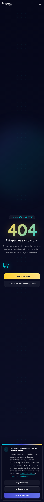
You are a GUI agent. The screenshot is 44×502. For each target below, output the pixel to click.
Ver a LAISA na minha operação (23, 284)
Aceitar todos (23, 495)
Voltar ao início (23, 276)
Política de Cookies (27, 473)
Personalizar (23, 489)
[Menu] (39, 4)
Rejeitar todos (22, 483)
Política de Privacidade (19, 476)
